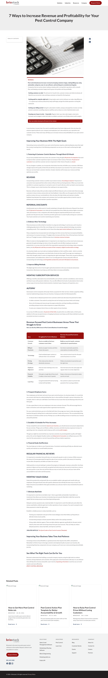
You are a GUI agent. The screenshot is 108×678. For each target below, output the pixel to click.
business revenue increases (62, 237)
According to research (68, 180)
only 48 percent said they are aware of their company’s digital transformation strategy (55, 247)
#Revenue (40, 566)
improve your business (52, 425)
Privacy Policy (31, 674)
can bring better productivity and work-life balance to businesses (60, 259)
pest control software (65, 229)
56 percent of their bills (50, 312)
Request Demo (95, 3)
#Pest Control (32, 566)
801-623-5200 (10, 660)
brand (73, 162)
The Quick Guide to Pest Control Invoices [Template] (52, 530)
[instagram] (12, 663)
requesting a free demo (62, 561)
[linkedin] (90, 42)
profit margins (63, 430)
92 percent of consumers (35, 210)
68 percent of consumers (59, 436)
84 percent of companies (71, 157)
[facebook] (90, 39)
